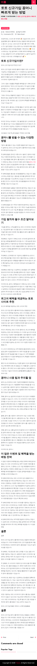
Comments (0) (8, 34)
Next (32, 637)
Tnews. (18, 663)
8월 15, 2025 (22, 32)
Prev (4, 637)
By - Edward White (9, 32)
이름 (3, 2)
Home (3, 16)
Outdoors (11, 16)
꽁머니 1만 (32, 162)
